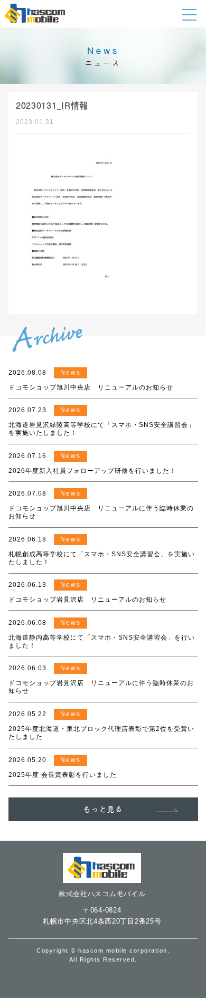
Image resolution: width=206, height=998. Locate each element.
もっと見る (103, 809)
